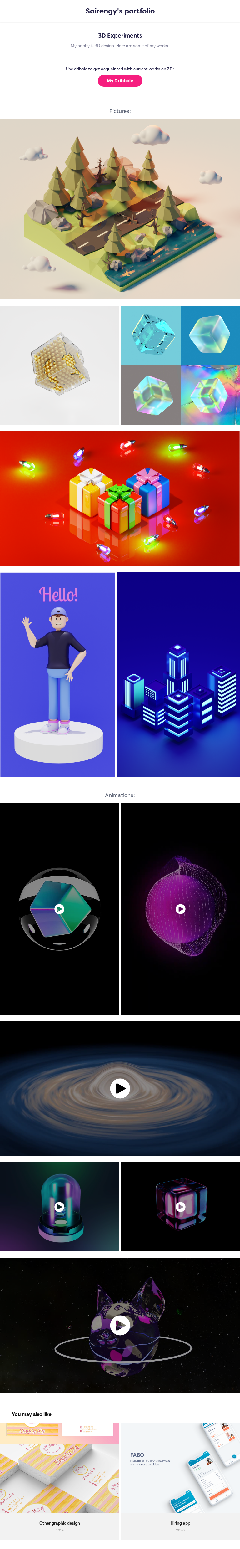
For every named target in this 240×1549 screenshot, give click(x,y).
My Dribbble (120, 81)
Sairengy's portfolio (120, 11)
